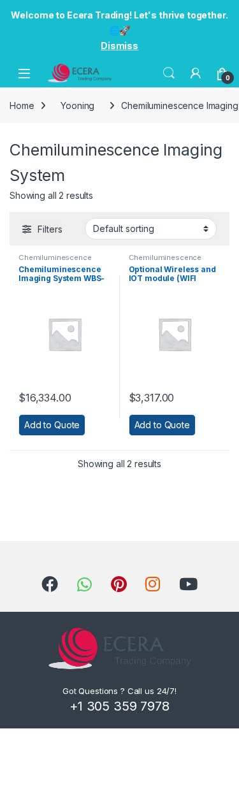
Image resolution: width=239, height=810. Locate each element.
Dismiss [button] (119, 45)
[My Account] (196, 73)
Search (169, 73)
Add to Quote (52, 424)
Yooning (77, 105)
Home (22, 105)
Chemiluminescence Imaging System (55, 261)
